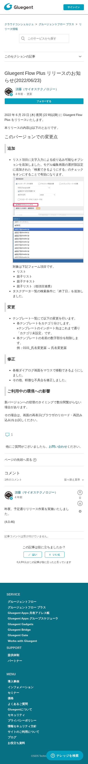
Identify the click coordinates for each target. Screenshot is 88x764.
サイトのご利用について (23, 731)
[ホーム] (18, 7)
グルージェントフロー (22, 601)
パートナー (15, 660)
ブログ (12, 737)
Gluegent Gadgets (20, 624)
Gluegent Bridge (19, 629)
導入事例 (13, 681)
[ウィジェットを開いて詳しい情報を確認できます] (64, 756)
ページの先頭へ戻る (18, 459)
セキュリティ (16, 715)
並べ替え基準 (72, 479)
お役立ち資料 (16, 743)
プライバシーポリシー (22, 720)
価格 (11, 698)
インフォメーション (21, 687)
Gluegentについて (20, 709)
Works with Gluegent (22, 641)
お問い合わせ (58, 446)
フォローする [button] (44, 101)
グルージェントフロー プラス (56, 24)
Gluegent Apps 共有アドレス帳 (29, 613)
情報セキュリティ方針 (22, 726)
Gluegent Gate (18, 635)
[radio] (80, 492)
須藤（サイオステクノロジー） (37, 89)
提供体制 (13, 655)
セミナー (13, 692)
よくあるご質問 (18, 704)
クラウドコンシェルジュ (19, 24)
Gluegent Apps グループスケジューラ (33, 618)
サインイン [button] (74, 7)
